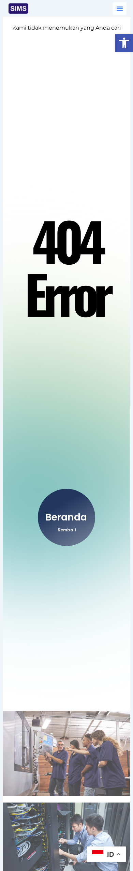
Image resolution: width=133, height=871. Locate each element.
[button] (124, 43)
